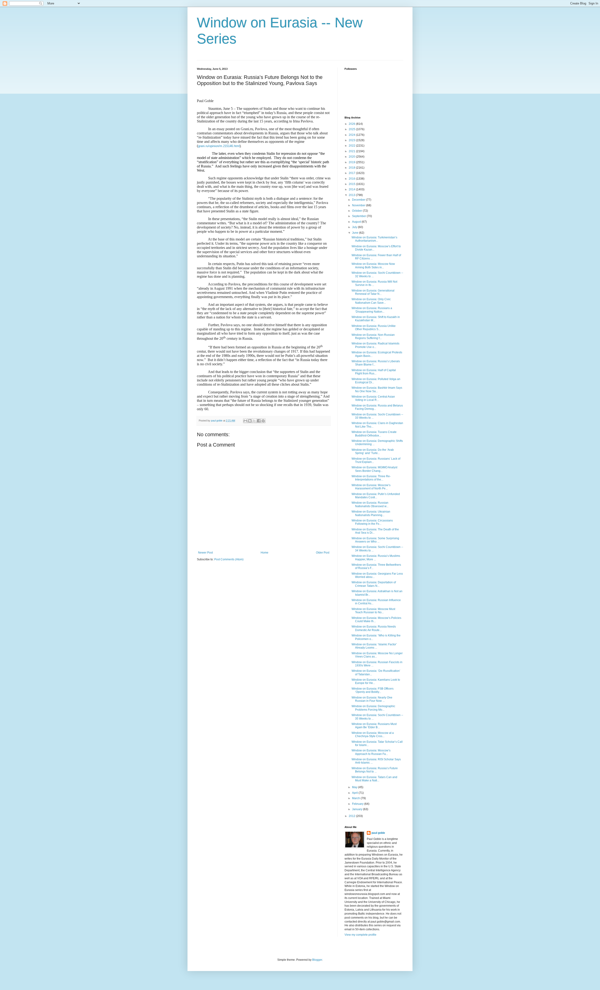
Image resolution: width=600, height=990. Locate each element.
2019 (352, 162)
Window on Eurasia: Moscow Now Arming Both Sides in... (373, 265)
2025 (352, 129)
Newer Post (205, 552)
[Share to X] (254, 420)
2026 (352, 124)
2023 (352, 140)
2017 (352, 173)
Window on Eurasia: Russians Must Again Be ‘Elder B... (374, 725)
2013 (352, 195)
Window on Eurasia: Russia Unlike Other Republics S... (374, 327)
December (359, 199)
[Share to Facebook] (258, 420)
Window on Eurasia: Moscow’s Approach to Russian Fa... (371, 752)
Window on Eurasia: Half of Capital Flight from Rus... (374, 372)
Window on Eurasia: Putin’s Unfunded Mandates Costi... (376, 495)
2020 (352, 156)
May (355, 787)
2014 (352, 189)
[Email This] (245, 420)
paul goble (378, 833)
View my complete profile (360, 934)
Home (264, 552)
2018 (352, 167)
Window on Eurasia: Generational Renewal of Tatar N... (373, 292)
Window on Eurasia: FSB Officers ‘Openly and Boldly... (373, 690)
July (355, 227)
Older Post (322, 552)
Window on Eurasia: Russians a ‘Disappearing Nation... (372, 310)
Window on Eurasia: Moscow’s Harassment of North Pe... (371, 487)
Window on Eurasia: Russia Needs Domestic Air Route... (374, 628)
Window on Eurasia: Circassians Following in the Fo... (372, 522)
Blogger (317, 959)
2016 (352, 178)
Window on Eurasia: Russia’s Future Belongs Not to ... (375, 770)
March (356, 798)
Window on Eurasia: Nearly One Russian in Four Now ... (372, 699)
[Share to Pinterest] (263, 420)
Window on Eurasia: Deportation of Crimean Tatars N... (374, 584)
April (355, 792)
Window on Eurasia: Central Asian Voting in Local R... (373, 398)
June (355, 232)
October (357, 210)
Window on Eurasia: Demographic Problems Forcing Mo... (373, 708)
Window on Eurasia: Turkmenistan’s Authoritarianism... (374, 239)
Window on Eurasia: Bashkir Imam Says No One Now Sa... (377, 389)
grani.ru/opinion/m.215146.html (219, 146)
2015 (352, 184)
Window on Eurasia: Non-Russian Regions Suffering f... (373, 336)
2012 (352, 816)
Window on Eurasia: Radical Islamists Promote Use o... (375, 345)
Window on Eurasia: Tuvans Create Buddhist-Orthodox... (374, 433)
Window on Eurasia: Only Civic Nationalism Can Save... (371, 301)
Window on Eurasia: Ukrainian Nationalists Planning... (371, 513)
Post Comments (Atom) (229, 559)
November (359, 205)
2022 (352, 145)
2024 (352, 135)
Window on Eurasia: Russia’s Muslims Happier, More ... (376, 557)
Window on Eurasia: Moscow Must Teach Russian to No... (373, 610)
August (357, 221)
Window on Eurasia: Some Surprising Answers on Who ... (375, 540)
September (359, 216)
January (357, 809)
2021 (352, 151)
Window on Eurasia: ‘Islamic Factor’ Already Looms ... (374, 646)
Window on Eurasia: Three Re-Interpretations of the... (371, 478)
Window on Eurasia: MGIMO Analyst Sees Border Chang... (374, 469)
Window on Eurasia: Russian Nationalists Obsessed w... (370, 504)
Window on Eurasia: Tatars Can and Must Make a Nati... (374, 779)
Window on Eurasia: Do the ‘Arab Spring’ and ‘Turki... (373, 451)
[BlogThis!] (250, 420)
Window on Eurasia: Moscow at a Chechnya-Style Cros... (373, 734)
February (358, 803)
